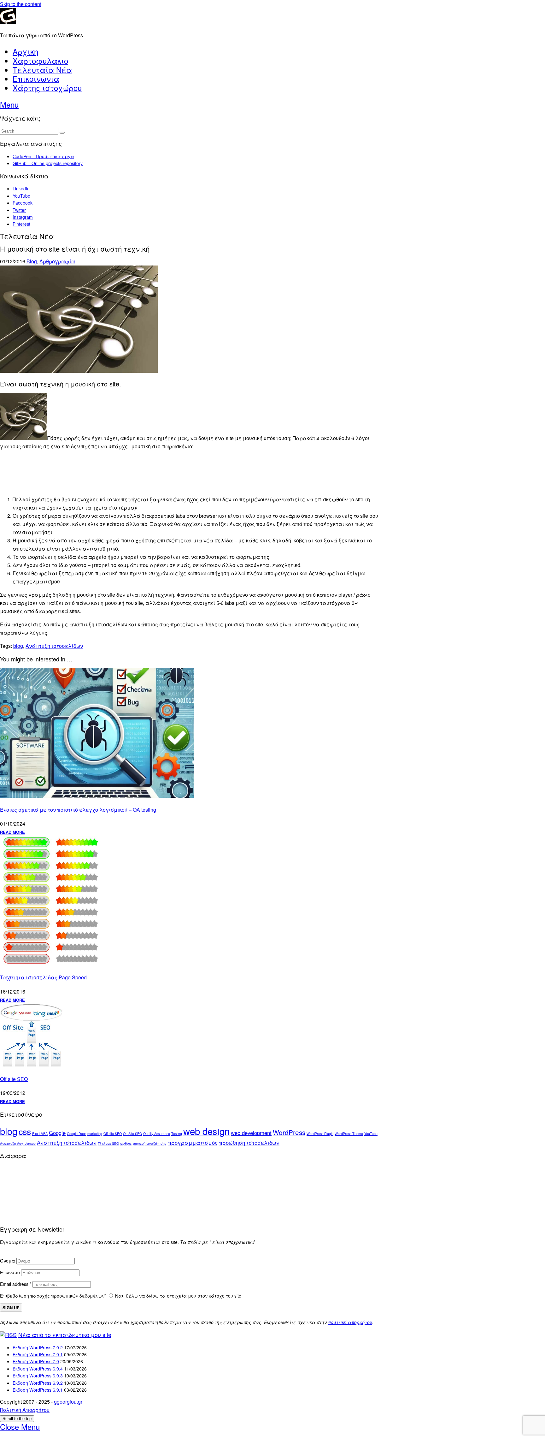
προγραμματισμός (193, 1142)
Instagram (23, 217)
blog (18, 645)
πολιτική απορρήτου (350, 1322)
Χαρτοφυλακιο (40, 60)
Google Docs (76, 1133)
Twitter (19, 210)
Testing (176, 1133)
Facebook (22, 203)
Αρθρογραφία (57, 261)
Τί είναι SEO (108, 1143)
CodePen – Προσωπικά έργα (43, 156)
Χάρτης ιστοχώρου (47, 87)
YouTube (21, 196)
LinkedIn (21, 188)
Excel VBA (40, 1133)
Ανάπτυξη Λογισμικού (18, 1143)
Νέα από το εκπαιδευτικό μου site (64, 1334)
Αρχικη (25, 51)
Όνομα (7, 1260)
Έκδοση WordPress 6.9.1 (38, 1390)
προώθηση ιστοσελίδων (249, 1142)
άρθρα (126, 1143)
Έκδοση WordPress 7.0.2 (38, 1347)
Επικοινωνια (36, 78)
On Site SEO (132, 1133)
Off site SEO (14, 1079)
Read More (12, 832)
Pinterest (21, 224)
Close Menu (20, 1426)
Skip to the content (20, 4)
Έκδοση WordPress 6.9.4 (38, 1368)
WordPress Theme (349, 1133)
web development (251, 1133)
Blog (31, 261)
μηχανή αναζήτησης (150, 1143)
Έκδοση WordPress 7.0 (36, 1361)
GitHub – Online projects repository (48, 163)
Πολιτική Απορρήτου (25, 1409)
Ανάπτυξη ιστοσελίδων (54, 645)
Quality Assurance (156, 1133)
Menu (9, 104)
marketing (94, 1133)
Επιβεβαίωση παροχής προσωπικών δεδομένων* (53, 1296)
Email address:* (16, 1284)
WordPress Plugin (320, 1133)
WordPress (289, 1132)
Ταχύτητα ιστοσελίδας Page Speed (43, 977)
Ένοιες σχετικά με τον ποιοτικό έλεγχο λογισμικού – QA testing (78, 809)
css (25, 1131)
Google (57, 1133)
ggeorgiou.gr (68, 1401)
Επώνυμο (10, 1272)
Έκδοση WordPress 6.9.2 (38, 1383)
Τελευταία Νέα (42, 69)
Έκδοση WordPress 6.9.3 (38, 1375)
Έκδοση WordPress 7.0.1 (38, 1354)
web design (206, 1130)
